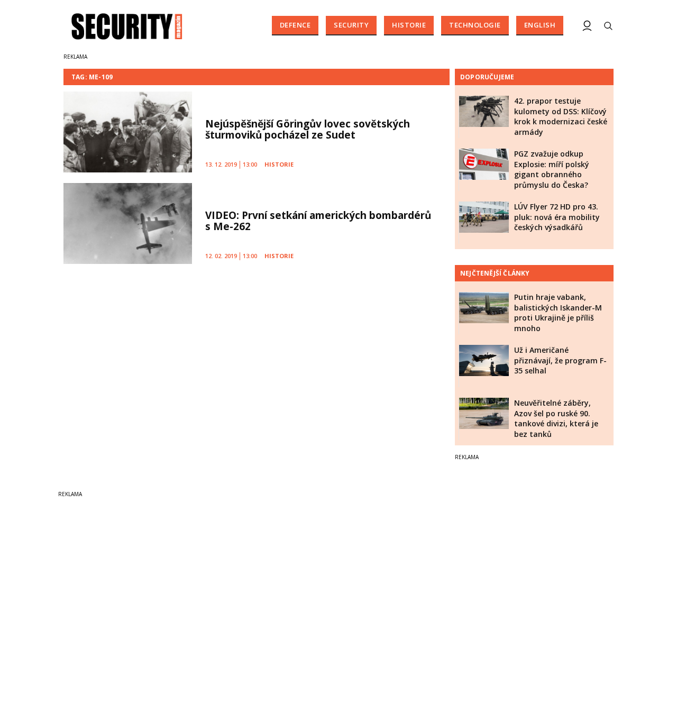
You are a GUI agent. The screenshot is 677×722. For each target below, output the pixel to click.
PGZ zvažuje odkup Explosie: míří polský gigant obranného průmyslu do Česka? (551, 169)
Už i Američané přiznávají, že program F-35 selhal (560, 360)
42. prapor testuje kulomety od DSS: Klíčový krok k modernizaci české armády (560, 116)
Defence (295, 25)
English (540, 25)
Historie (409, 25)
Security (351, 25)
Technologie (475, 25)
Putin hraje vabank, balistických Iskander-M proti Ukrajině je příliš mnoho (558, 312)
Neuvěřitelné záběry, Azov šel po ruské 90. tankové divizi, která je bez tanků (556, 418)
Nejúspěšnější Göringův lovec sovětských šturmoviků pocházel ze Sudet (307, 129)
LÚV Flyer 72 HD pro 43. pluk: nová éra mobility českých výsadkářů (557, 217)
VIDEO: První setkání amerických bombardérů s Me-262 (318, 220)
